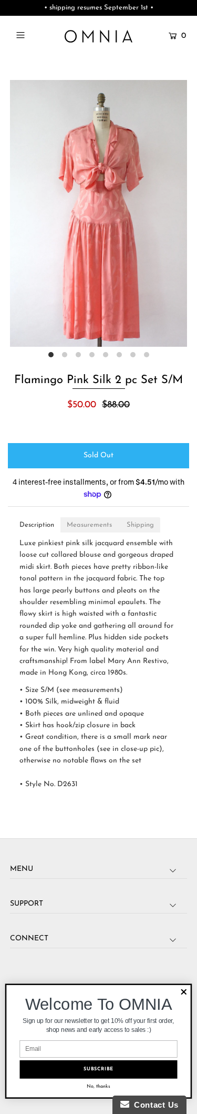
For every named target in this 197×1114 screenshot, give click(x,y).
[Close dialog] (183, 992)
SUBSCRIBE (98, 1069)
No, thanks (98, 1086)
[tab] (36, 525)
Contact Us (154, 1104)
